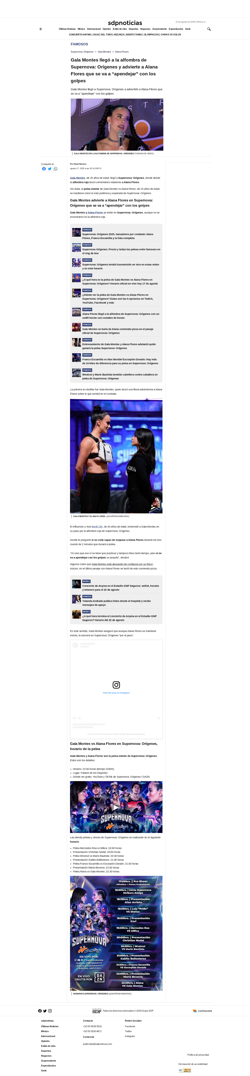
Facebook (130, 1026)
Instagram (130, 1036)
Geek (188, 29)
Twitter (128, 1031)
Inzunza (119, 34)
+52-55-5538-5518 (92, 1026)
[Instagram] (50, 1011)
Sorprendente (159, 29)
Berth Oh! (97, 526)
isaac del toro (102, 34)
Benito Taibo (134, 34)
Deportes (133, 29)
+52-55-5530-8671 (92, 1031)
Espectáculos (176, 29)
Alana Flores (122, 52)
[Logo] (125, 23)
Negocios (145, 29)
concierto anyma (80, 34)
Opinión (107, 29)
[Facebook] (44, 169)
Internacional (94, 29)
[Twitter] (50, 169)
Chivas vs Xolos (171, 34)
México (81, 29)
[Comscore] (202, 1010)
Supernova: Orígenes (82, 52)
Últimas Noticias (67, 29)
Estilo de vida (120, 29)
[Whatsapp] (55, 169)
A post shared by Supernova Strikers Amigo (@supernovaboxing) (116, 734)
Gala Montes (104, 52)
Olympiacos (151, 34)
